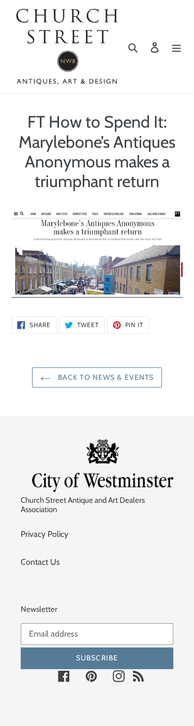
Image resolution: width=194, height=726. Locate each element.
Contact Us (40, 562)
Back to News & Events (105, 377)
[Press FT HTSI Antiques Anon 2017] (97, 292)
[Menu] (176, 47)
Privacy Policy (44, 534)
